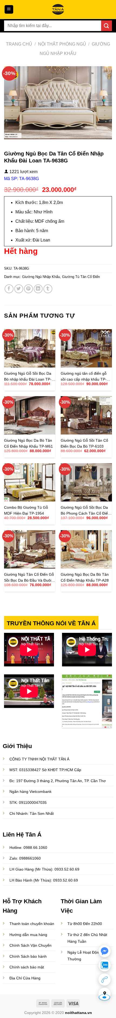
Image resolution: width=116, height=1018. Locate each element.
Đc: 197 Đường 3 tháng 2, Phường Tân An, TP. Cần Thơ (57, 781)
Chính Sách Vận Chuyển (30, 945)
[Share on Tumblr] (47, 288)
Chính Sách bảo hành (28, 956)
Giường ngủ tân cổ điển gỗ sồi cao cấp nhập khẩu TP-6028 (84, 376)
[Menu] (9, 9)
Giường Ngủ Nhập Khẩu (41, 277)
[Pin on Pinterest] (28, 288)
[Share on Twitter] (18, 288)
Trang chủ (19, 44)
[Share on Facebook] (9, 288)
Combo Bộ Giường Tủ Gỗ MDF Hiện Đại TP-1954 (26, 510)
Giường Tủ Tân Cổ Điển (81, 277)
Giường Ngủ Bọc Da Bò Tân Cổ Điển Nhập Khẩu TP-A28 (85, 577)
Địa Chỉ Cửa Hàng (24, 978)
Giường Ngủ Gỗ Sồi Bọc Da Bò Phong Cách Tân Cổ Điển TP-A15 (85, 510)
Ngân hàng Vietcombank (30, 791)
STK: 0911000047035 (28, 802)
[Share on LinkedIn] (38, 288)
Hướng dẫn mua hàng (28, 934)
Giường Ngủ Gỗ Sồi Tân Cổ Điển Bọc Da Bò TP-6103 (84, 443)
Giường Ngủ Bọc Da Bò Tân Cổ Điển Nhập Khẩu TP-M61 (28, 443)
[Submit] (106, 25)
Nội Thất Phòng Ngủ (62, 44)
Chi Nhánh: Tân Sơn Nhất (31, 813)
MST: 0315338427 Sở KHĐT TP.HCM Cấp (45, 770)
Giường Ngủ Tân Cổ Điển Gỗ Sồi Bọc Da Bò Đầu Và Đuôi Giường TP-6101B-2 (29, 577)
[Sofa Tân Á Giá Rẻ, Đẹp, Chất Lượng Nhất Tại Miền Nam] (58, 9)
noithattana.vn (78, 1012)
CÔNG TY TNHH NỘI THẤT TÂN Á (39, 759)
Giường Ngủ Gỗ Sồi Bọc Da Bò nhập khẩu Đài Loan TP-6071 (28, 376)
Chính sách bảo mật (26, 967)
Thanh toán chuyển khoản (31, 924)
